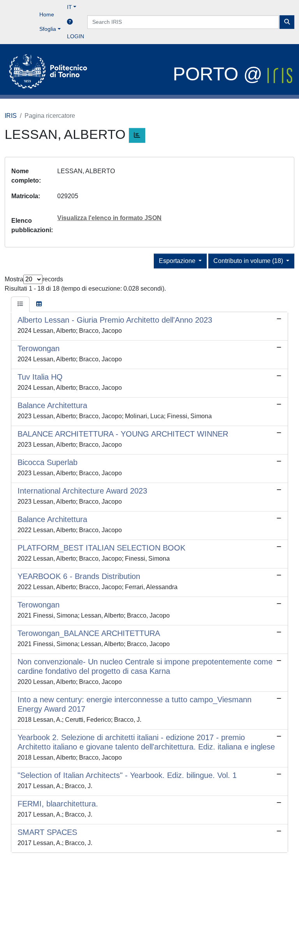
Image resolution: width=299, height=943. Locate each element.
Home (46, 14)
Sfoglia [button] (47, 29)
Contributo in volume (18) (249, 261)
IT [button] (69, 7)
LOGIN (75, 36)
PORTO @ (220, 74)
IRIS (11, 115)
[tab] (20, 304)
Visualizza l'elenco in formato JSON (109, 218)
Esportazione (178, 261)
